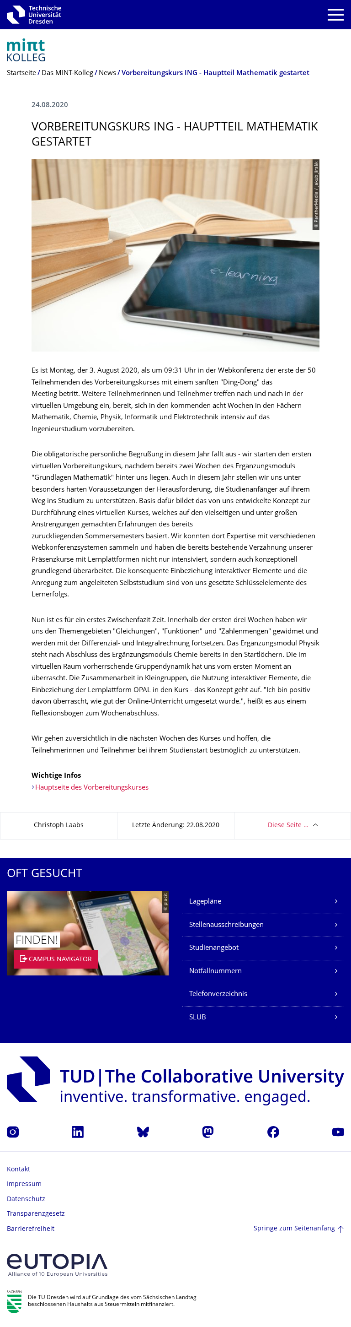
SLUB (197, 1017)
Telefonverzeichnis (218, 994)
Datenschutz (26, 1199)
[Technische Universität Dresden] (34, 14)
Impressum (24, 1184)
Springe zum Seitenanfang (294, 1229)
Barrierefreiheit (30, 1229)
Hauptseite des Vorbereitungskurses (92, 788)
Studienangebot (214, 948)
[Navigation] (335, 14)
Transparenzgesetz (36, 1214)
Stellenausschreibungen (226, 925)
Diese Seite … (288, 826)
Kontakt (18, 1170)
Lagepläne (205, 902)
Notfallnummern (215, 971)
